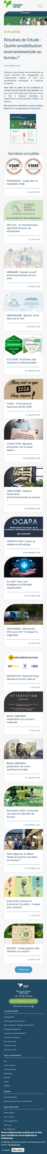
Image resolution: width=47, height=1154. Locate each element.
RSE (5, 1061)
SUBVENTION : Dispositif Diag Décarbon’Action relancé (23, 677)
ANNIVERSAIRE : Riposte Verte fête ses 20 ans (23, 317)
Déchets (7, 1085)
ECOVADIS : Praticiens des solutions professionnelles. (22, 361)
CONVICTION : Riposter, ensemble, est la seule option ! (20, 447)
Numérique (8, 1073)
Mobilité (7, 1077)
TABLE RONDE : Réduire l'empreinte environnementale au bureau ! (23, 495)
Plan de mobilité (10, 1041)
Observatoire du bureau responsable (18, 1101)
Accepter (6, 1150)
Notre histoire (9, 1112)
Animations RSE (10, 1049)
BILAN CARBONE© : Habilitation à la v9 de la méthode (20, 719)
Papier (6, 1081)
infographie (35, 108)
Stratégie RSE (9, 1017)
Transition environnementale (15, 1033)
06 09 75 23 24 (25, 996)
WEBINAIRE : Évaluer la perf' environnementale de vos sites (22, 275)
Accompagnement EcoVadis (14, 1021)
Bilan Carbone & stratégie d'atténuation (19, 1025)
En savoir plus (14, 1144)
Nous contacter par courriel (23, 1001)
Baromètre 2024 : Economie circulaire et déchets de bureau (22, 813)
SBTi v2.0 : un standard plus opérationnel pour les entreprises (22, 228)
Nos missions (9, 1117)
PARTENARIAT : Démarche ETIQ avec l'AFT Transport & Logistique (22, 632)
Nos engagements (11, 1121)
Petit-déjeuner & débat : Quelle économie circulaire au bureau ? (22, 857)
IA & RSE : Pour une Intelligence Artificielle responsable (19, 584)
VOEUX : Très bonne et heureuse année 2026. (19, 405)
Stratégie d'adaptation (12, 1029)
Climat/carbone (10, 1069)
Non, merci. (18, 1150)
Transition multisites (12, 1037)
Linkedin (33, 1006)
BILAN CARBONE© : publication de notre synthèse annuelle (18, 766)
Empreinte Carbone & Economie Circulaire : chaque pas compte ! (23, 904)
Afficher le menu (39, 6)
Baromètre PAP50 (10, 1097)
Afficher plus (23, 969)
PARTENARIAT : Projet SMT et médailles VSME (22, 182)
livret (13, 108)
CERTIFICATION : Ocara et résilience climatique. (21, 543)
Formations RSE (10, 1045)
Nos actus (7, 1125)
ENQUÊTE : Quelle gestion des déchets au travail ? (23, 950)
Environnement (9, 1065)
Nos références (9, 1129)
